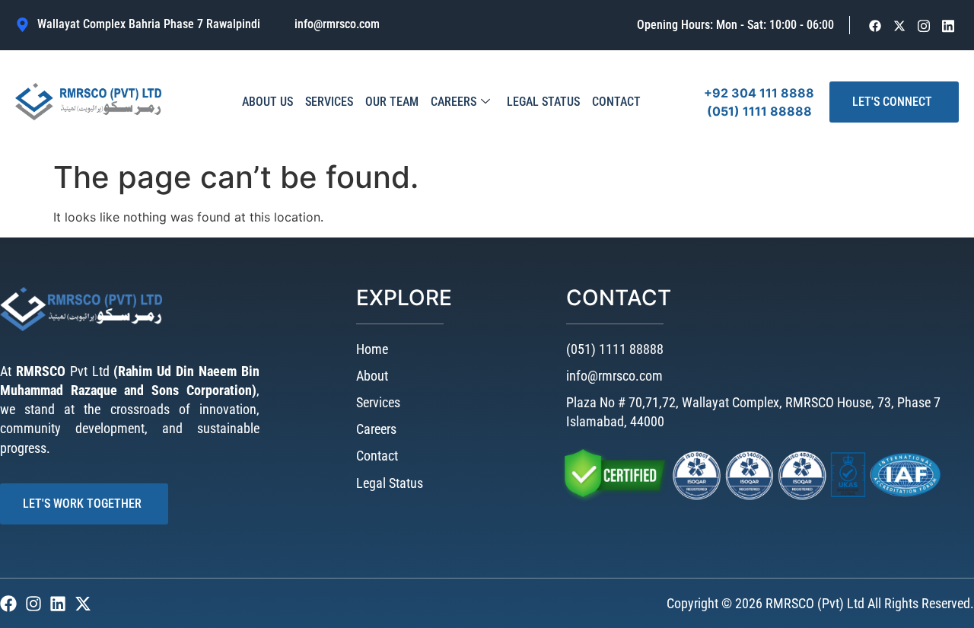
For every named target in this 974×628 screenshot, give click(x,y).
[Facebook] (875, 25)
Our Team (392, 101)
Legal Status (543, 101)
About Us (267, 101)
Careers (453, 101)
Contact (616, 101)
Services (329, 101)
